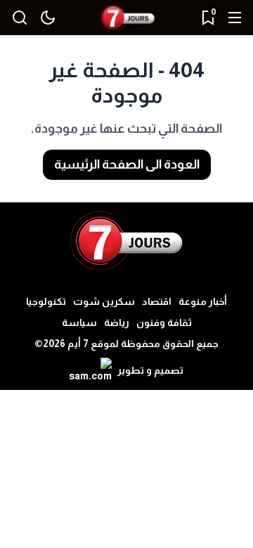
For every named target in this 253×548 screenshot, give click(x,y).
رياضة (116, 322)
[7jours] (126, 18)
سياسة (79, 322)
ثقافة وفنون (164, 322)
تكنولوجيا (46, 301)
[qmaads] (126, 241)
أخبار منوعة (203, 301)
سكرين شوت (104, 301)
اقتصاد (156, 301)
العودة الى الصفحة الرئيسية (127, 164)
